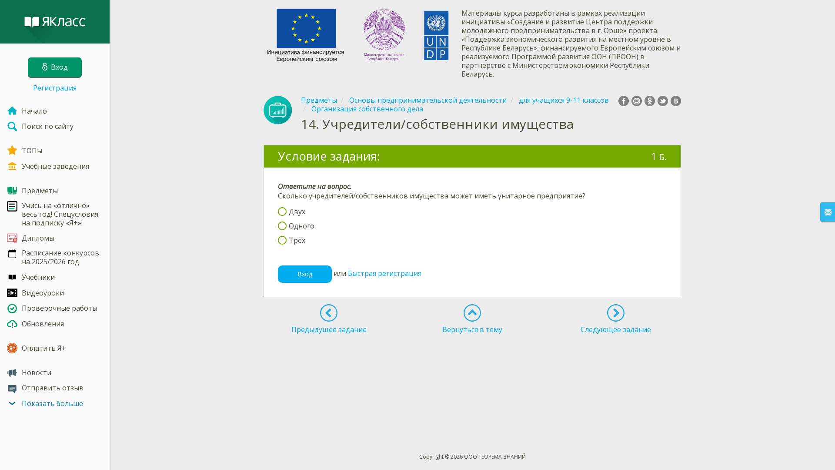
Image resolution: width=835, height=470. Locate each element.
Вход (304, 274)
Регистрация (55, 88)
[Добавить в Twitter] (663, 101)
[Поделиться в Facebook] (623, 101)
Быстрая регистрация (384, 273)
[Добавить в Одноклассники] (650, 101)
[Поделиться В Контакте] (676, 101)
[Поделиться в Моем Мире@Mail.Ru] (636, 101)
